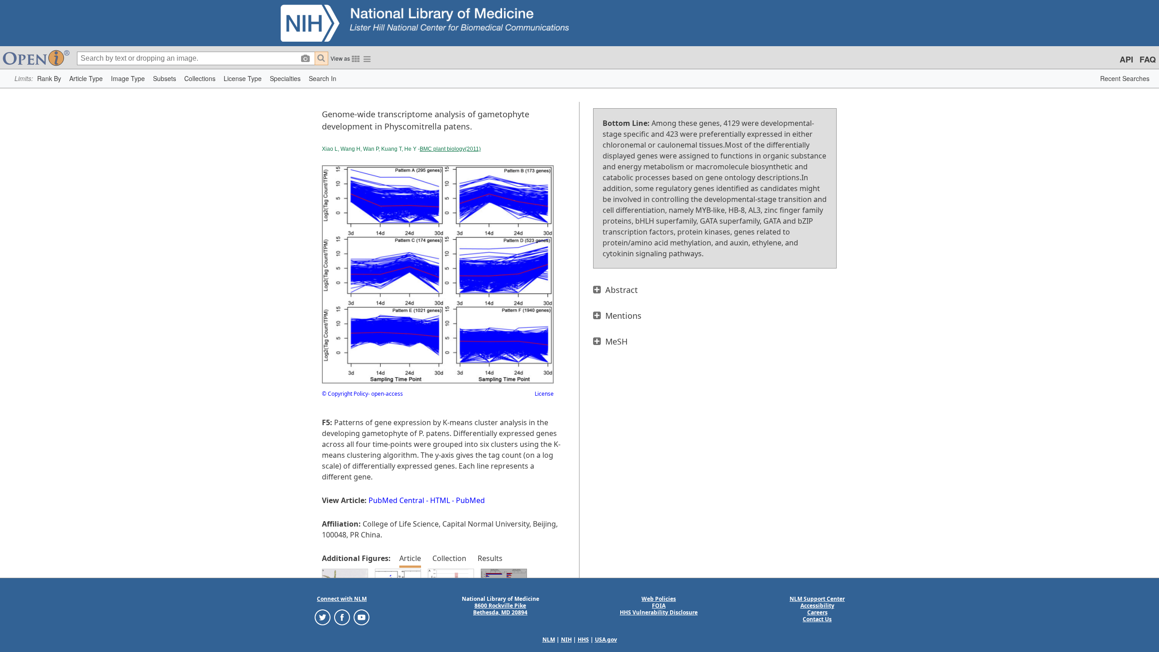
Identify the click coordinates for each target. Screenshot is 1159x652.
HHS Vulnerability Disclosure (659, 612)
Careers (817, 612)
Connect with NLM (342, 599)
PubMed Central (396, 500)
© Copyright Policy (345, 394)
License (544, 394)
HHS (583, 639)
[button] (49, 78)
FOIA (659, 605)
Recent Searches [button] (1124, 78)
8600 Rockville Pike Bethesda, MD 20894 (500, 609)
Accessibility (817, 605)
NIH (566, 639)
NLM (548, 639)
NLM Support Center (817, 599)
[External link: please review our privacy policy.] (322, 617)
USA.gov (606, 639)
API (1126, 59)
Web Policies (659, 599)
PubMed (470, 500)
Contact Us (817, 619)
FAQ (1148, 59)
